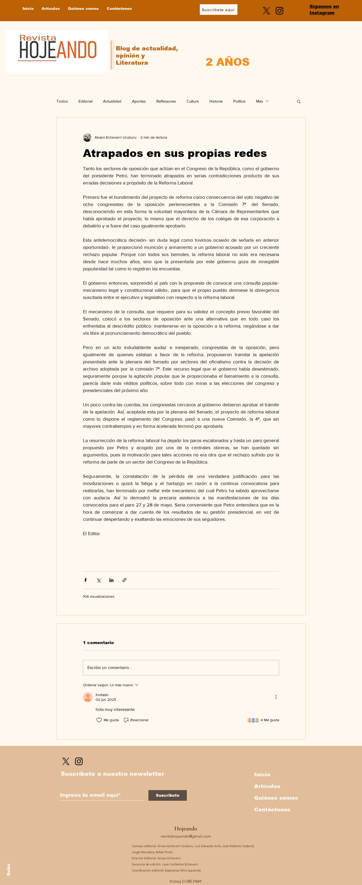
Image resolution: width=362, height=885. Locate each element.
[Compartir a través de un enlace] (124, 580)
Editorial (85, 101)
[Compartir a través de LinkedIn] (111, 580)
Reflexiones (166, 101)
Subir (8, 869)
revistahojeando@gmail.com (186, 836)
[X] (266, 11)
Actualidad (112, 101)
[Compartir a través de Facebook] (85, 580)
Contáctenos (272, 809)
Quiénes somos (276, 798)
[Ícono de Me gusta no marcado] (99, 720)
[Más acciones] (276, 697)
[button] (298, 101)
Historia (216, 101)
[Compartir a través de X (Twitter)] (98, 580)
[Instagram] (279, 11)
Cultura (193, 101)
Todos (62, 101)
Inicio (262, 774)
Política (239, 101)
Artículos (267, 786)
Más (259, 101)
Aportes (139, 101)
